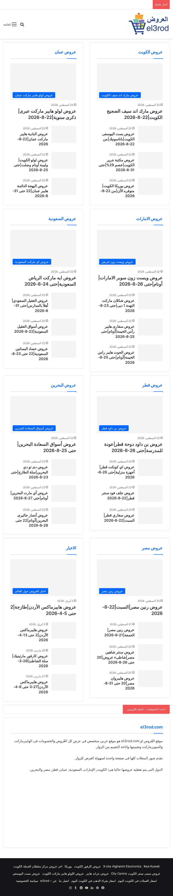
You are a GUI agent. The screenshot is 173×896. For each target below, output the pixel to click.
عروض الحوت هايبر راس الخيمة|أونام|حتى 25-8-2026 (116, 357)
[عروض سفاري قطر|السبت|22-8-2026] (150, 515)
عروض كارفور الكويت (87, 866)
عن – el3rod (48, 880)
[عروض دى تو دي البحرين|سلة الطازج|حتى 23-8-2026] (63, 467)
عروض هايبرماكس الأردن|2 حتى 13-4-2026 (33, 635)
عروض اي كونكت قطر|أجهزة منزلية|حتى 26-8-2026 (115, 472)
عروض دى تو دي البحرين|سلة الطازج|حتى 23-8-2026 (29, 472)
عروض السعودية (62, 218)
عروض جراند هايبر (97, 873)
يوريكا (68, 866)
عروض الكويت (150, 52)
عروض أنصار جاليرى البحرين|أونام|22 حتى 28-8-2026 (32, 520)
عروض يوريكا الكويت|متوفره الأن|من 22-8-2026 (117, 191)
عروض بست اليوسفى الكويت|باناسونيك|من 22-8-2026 (118, 139)
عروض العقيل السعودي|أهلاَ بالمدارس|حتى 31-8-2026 (30, 305)
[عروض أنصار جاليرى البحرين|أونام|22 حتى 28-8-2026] (63, 515)
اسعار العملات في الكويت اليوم (137, 880)
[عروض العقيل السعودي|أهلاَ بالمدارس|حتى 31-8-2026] (63, 301)
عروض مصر (152, 548)
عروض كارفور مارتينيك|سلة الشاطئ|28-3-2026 (30, 661)
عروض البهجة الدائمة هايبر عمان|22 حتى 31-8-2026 (30, 191)
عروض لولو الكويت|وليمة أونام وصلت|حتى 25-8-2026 (31, 165)
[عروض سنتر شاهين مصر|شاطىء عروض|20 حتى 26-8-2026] (150, 652)
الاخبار (71, 548)
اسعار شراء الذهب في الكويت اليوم (93, 880)
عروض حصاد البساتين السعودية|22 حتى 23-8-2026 (29, 353)
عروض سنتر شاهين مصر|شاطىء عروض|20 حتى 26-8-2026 (115, 657)
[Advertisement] (86, 809)
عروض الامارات (149, 218)
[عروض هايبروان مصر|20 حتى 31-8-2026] (150, 678)
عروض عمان (65, 52)
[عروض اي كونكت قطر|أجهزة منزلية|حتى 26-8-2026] (150, 467)
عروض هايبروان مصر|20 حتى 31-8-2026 (119, 683)
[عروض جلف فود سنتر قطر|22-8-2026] (150, 493)
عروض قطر (152, 385)
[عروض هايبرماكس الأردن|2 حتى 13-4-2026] (63, 630)
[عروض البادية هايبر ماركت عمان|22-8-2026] (63, 134)
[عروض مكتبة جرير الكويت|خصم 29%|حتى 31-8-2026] (150, 160)
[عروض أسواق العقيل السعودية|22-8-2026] (63, 326)
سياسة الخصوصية (27, 880)
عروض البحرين (63, 385)
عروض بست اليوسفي (26, 873)
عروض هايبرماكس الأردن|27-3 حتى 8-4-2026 (31, 687)
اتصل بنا (64, 880)
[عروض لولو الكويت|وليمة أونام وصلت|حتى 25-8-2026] (63, 160)
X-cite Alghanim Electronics (122, 866)
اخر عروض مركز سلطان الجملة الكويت (38, 866)
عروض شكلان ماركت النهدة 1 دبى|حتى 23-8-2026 (116, 305)
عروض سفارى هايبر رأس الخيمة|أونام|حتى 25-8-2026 (117, 331)
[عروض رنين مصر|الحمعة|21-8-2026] (150, 630)
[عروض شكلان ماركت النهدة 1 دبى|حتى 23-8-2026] (150, 301)
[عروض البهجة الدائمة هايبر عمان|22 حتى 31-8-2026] (63, 186)
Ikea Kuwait (152, 866)
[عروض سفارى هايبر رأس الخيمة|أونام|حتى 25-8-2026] (150, 326)
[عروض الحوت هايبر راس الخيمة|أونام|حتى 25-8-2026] (150, 352)
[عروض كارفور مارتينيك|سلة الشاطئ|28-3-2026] (63, 656)
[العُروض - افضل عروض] (148, 24)
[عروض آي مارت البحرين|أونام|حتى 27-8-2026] (63, 493)
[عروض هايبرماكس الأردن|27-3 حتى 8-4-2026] (63, 682)
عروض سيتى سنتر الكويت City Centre (135, 873)
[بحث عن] (22, 26)
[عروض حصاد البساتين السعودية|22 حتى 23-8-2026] (63, 349)
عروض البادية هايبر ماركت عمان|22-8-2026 (32, 139)
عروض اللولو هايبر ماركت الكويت (63, 873)
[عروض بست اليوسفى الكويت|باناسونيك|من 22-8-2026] (150, 134)
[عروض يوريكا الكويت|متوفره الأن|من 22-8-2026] (150, 186)
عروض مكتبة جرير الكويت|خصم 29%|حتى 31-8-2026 (116, 165)
